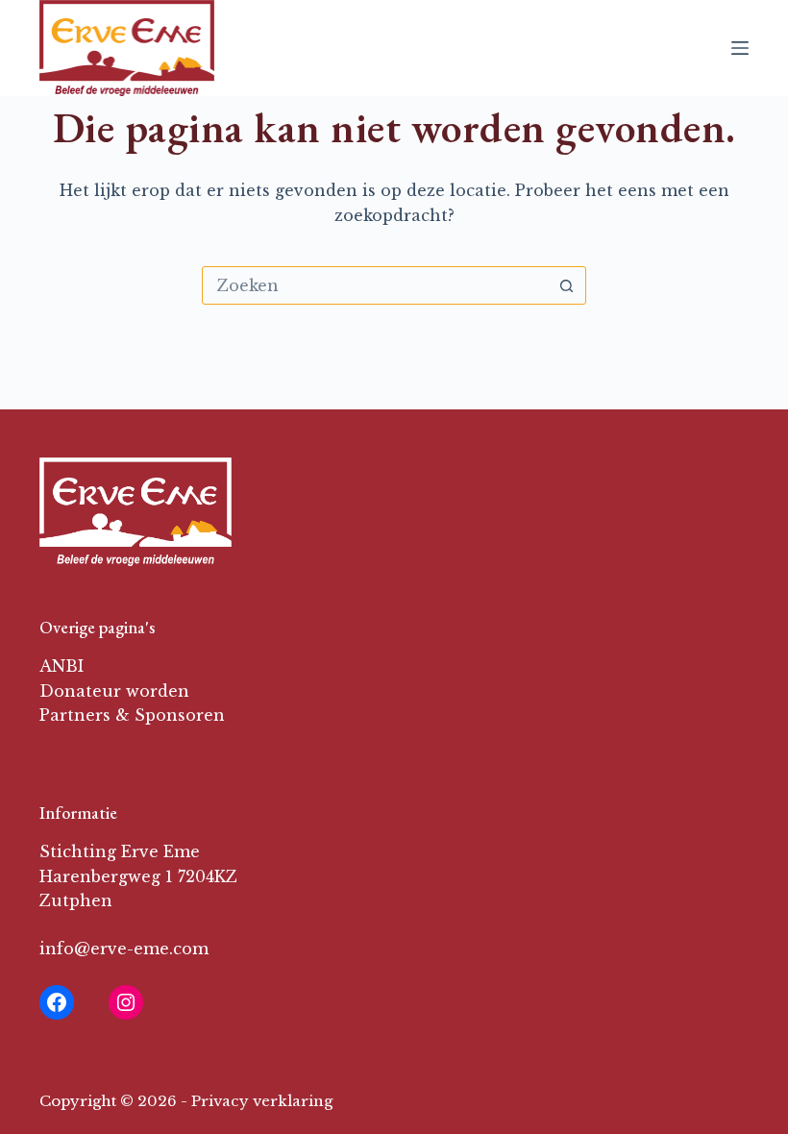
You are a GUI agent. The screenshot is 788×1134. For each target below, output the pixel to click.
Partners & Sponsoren (132, 715)
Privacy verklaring (261, 1101)
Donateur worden (114, 691)
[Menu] (740, 48)
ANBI (61, 666)
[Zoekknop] (566, 285)
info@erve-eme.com (124, 948)
